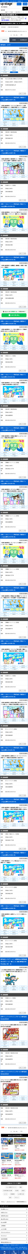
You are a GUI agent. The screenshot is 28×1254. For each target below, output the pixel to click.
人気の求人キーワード (10, 1201)
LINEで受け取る (14, 315)
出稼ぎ (23, 1190)
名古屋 (16, 1190)
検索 (25, 8)
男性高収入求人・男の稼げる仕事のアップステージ (14, 1245)
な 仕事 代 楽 (21, 1194)
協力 (10, 1197)
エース (5, 1194)
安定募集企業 (23, 40)
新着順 (14, 40)
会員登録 (25, 4)
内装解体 (12, 1194)
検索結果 (4, 40)
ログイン (19, 4)
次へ (22, 34)
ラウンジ (17, 1197)
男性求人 (3, 1201)
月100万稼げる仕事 (7, 1190)
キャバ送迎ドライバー (11, 1187)
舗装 (21, 1187)
